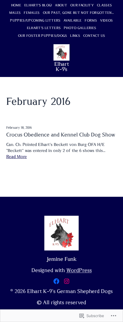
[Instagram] (66, 281)
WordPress (79, 270)
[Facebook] (56, 281)
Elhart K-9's (61, 67)
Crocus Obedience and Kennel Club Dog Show (60, 135)
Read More (16, 157)
